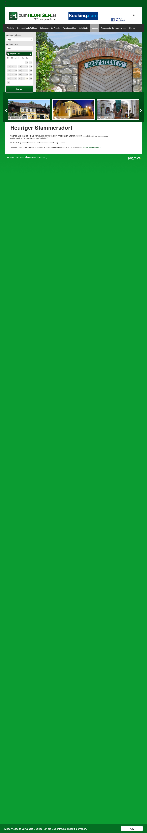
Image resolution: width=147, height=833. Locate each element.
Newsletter (11, 36)
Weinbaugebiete (69, 28)
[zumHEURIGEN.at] (32, 15)
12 (16, 70)
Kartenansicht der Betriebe (50, 28)
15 (27, 70)
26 (16, 78)
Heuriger (94, 28)
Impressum (21, 157)
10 (9, 70)
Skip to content (14, 4)
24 (9, 78)
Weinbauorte (12, 44)
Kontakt (132, 28)
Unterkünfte (83, 28)
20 (20, 74)
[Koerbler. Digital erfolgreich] (134, 158)
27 (20, 78)
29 (27, 78)
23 (31, 74)
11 (12, 70)
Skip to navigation (16, 1)
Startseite (10, 28)
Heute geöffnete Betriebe (27, 28)
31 (9, 82)
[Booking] (83, 15)
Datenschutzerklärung (37, 157)
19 (16, 74)
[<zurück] (8, 53)
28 (23, 78)
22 (27, 74)
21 (23, 74)
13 (20, 70)
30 (31, 78)
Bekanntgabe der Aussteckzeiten (113, 28)
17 (9, 74)
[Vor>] (30, 53)
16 (31, 70)
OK (132, 828)
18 (12, 74)
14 (23, 70)
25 (12, 78)
